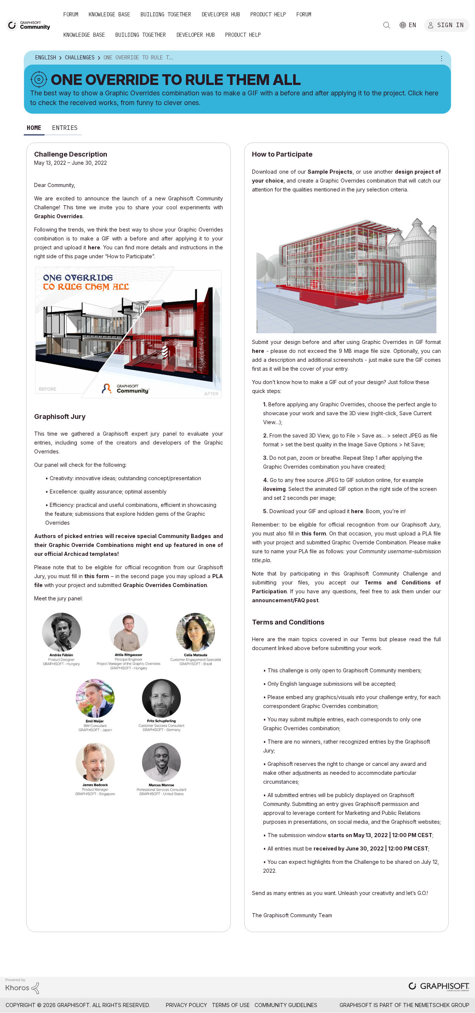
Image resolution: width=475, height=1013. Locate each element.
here (94, 247)
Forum (70, 14)
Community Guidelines (286, 1005)
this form (96, 576)
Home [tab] (34, 127)
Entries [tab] (65, 127)
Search (386, 25)
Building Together (166, 14)
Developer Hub (221, 14)
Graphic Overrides (58, 216)
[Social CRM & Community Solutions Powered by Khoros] (22, 986)
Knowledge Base (109, 14)
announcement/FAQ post (285, 600)
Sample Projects (330, 171)
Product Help (268, 14)
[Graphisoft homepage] (439, 987)
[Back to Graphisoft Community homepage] (30, 25)
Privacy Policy (186, 1005)
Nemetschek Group (442, 1005)
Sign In (450, 25)
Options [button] (440, 57)
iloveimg (274, 489)
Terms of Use (231, 1005)
